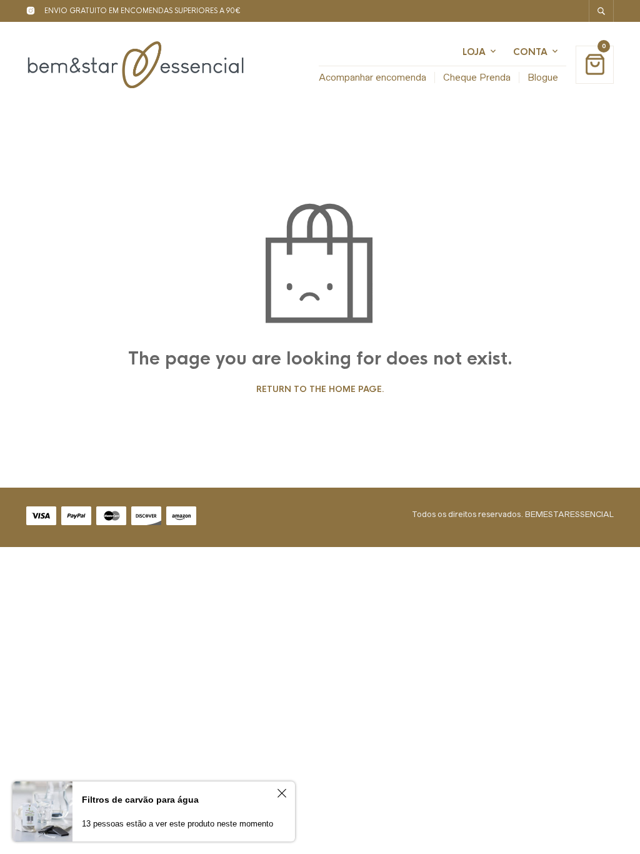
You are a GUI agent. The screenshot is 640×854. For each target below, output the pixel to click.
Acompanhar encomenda (372, 77)
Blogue (543, 77)
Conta (530, 52)
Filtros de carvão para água (140, 800)
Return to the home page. (320, 389)
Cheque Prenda (477, 77)
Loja (474, 52)
